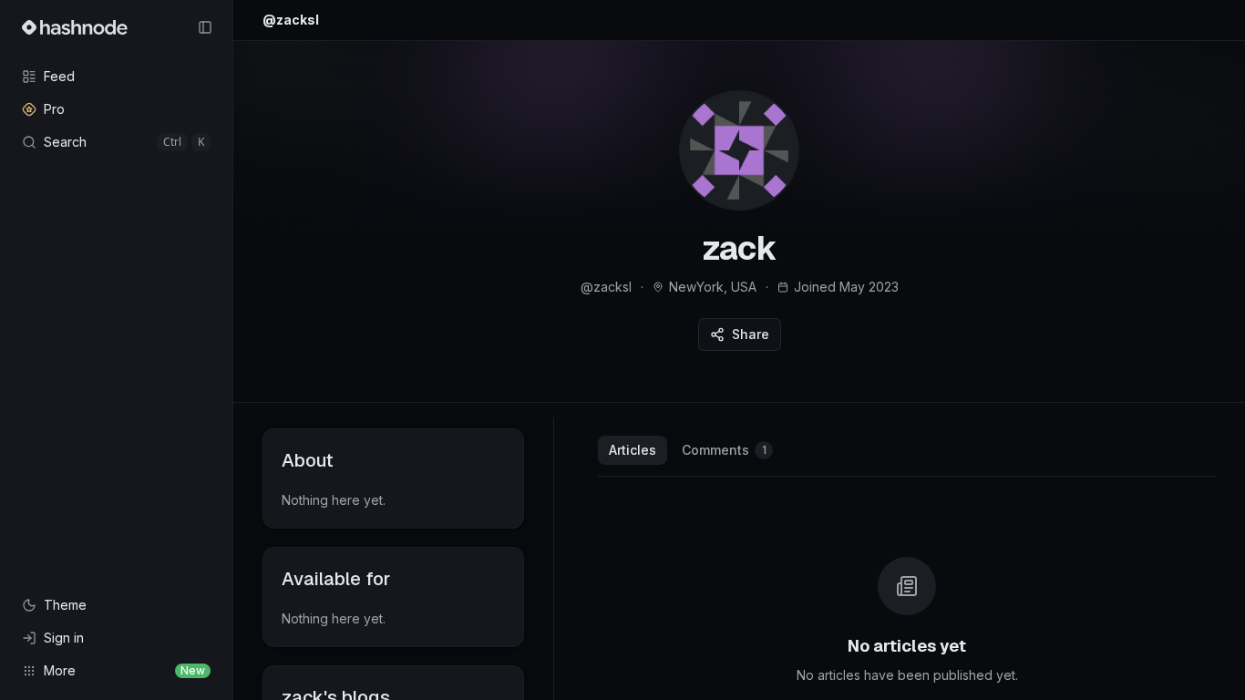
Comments (724, 450)
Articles (632, 450)
